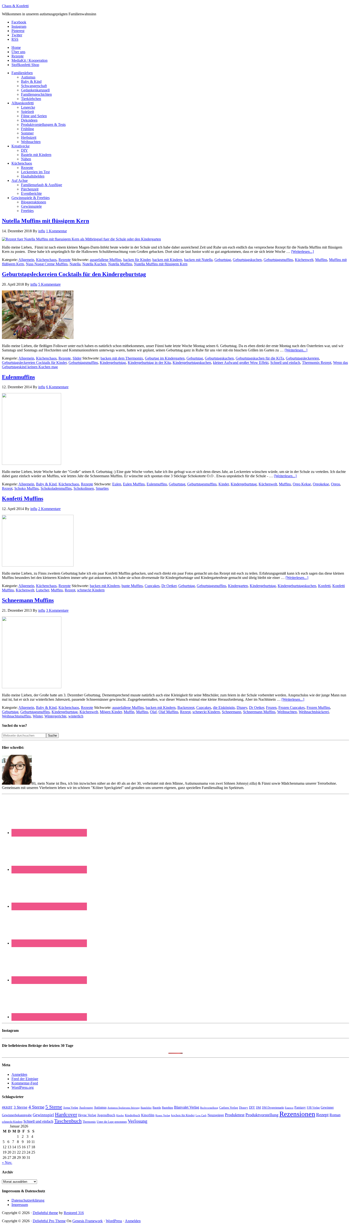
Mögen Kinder (111, 712)
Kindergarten (238, 586)
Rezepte (64, 260)
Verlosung (137, 1121)
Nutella (74, 264)
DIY (252, 1107)
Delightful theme (45, 1213)
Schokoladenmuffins (56, 488)
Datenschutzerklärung (27, 1200)
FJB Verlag (313, 1107)
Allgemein (26, 260)
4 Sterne (36, 1107)
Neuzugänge (215, 1115)
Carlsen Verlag (228, 1107)
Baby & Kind (46, 484)
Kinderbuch (132, 1115)
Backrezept (185, 707)
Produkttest (235, 1114)
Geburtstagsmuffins (278, 260)
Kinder (223, 484)
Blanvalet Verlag (186, 1107)
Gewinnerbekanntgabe (17, 1115)
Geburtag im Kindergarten (165, 358)
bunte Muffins (132, 586)
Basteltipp (167, 1107)
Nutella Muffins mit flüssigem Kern (45, 221)
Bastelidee (146, 1107)
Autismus (100, 1107)
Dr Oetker (168, 586)
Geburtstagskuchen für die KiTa (260, 358)
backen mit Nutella (198, 260)
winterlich (75, 716)
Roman (335, 1115)
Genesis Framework (87, 1221)
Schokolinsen (84, 488)
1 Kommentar (56, 231)
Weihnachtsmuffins (16, 716)
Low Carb (201, 1115)
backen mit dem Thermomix (122, 358)
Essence (289, 1107)
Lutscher (42, 590)
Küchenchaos (46, 260)
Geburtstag (222, 260)
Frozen (271, 707)
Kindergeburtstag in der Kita (149, 363)
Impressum (19, 1205)
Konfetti (324, 586)
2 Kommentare (49, 509)
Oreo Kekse (302, 484)
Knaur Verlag (162, 1115)
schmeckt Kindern (91, 590)
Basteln (157, 1107)
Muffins (321, 260)
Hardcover (66, 1114)
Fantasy (300, 1107)
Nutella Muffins (120, 264)
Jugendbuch (106, 1115)
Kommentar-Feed (24, 1083)
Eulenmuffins (18, 377)
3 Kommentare (57, 610)
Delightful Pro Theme (49, 1221)
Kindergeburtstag (113, 363)
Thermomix (89, 1121)
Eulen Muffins (134, 484)
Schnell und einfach (285, 363)
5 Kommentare (49, 284)
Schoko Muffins (26, 488)
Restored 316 (74, 1213)
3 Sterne (20, 1107)
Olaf (153, 712)
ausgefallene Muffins (105, 260)
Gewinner (327, 1107)
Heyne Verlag (87, 1115)
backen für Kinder (136, 260)
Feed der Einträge (24, 1079)
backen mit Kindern (167, 260)
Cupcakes (152, 586)
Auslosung (86, 1107)
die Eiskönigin (224, 707)
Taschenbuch (68, 1121)
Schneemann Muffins (28, 600)
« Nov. (7, 1162)
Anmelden (19, 1074)
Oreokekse (321, 484)
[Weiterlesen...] (302, 252)
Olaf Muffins (168, 712)
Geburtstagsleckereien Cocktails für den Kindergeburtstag (74, 274)
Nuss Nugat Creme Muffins (47, 264)
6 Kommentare (57, 387)
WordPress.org (22, 1087)
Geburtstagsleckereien (302, 358)
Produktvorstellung (261, 1114)
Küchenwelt (304, 260)
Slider (77, 358)
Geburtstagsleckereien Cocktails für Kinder (34, 363)
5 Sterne (53, 1107)
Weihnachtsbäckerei (314, 712)
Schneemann (231, 712)
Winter (38, 716)
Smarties (102, 488)
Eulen (116, 484)
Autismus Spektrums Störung (123, 1107)
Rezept (7, 488)
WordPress (114, 1221)
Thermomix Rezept (316, 363)
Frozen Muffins (318, 707)
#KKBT (7, 1107)
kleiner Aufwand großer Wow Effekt (240, 363)
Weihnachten (287, 712)
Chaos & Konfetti (15, 6)
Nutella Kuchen (94, 264)
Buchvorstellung (209, 1107)
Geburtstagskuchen (247, 260)
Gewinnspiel (43, 1115)
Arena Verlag (70, 1107)
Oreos (335, 484)
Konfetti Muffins (22, 498)
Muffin (129, 712)
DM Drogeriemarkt (273, 1107)
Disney (242, 707)
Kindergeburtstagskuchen (192, 363)
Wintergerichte (55, 716)
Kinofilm (147, 1115)
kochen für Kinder (183, 1115)
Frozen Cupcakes (291, 707)
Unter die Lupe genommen (112, 1121)
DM (258, 1107)
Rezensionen (297, 1114)
